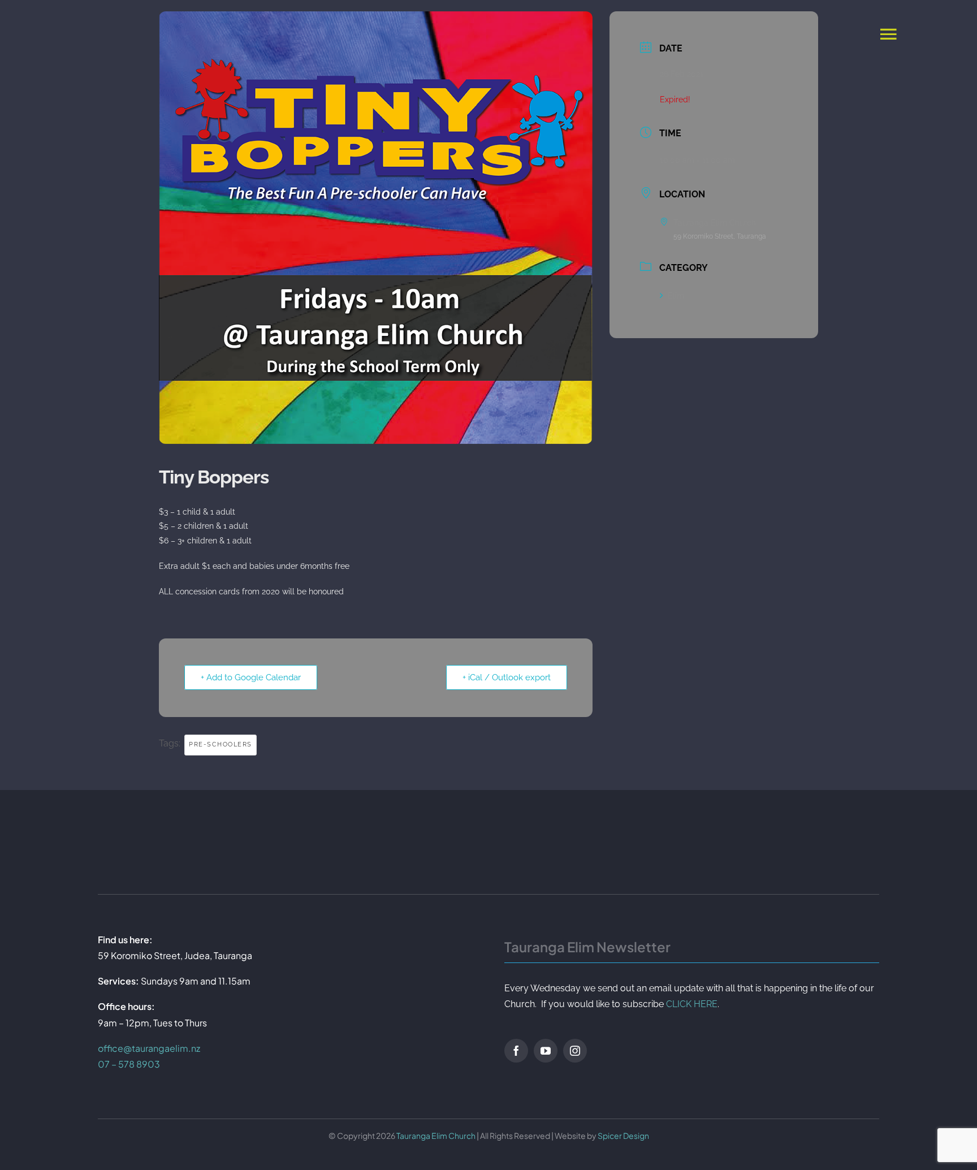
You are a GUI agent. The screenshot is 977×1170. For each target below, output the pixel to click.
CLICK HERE (691, 1004)
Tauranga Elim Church (435, 1135)
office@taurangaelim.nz (149, 1048)
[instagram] (575, 1051)
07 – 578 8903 (129, 1064)
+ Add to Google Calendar (251, 677)
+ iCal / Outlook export (506, 677)
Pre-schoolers (220, 744)
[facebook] (516, 1051)
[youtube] (545, 1051)
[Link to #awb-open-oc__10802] (888, 33)
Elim (676, 295)
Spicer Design (623, 1135)
